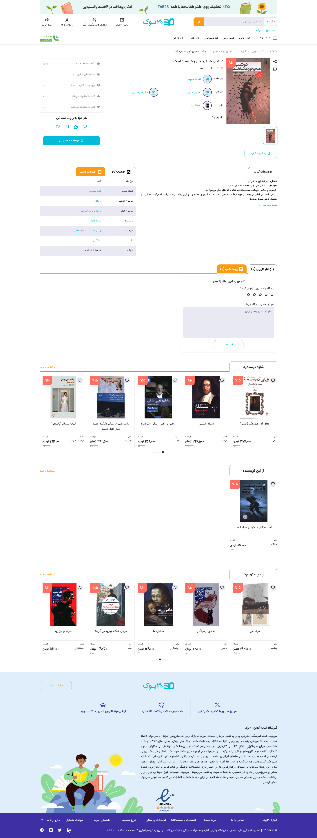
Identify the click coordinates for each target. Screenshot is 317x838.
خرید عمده (210, 820)
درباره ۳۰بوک (269, 820)
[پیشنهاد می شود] (76, 126)
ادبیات (242, 51)
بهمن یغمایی (193, 92)
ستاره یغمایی (140, 92)
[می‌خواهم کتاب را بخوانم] (67, 126)
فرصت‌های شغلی (156, 820)
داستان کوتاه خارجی (223, 51)
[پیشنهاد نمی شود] (85, 126)
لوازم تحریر (244, 38)
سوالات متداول (74, 820)
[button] (44, 415)
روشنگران (196, 105)
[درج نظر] (275, 69)
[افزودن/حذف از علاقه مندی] (273, 380)
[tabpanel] (88, 216)
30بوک (273, 51)
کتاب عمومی (258, 51)
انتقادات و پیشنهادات (183, 820)
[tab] (121, 171)
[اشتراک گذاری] (275, 61)
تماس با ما (237, 820)
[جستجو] (199, 21)
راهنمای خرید (102, 820)
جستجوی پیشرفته (265, 30)
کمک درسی (228, 38)
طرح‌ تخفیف (129, 820)
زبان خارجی (178, 38)
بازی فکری (194, 38)
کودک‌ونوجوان (211, 38)
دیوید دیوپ (194, 79)
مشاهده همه (47, 367)
